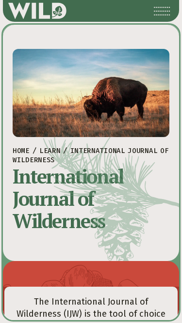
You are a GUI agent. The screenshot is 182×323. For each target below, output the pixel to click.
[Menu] (162, 11)
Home (21, 151)
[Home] (37, 11)
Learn (50, 151)
